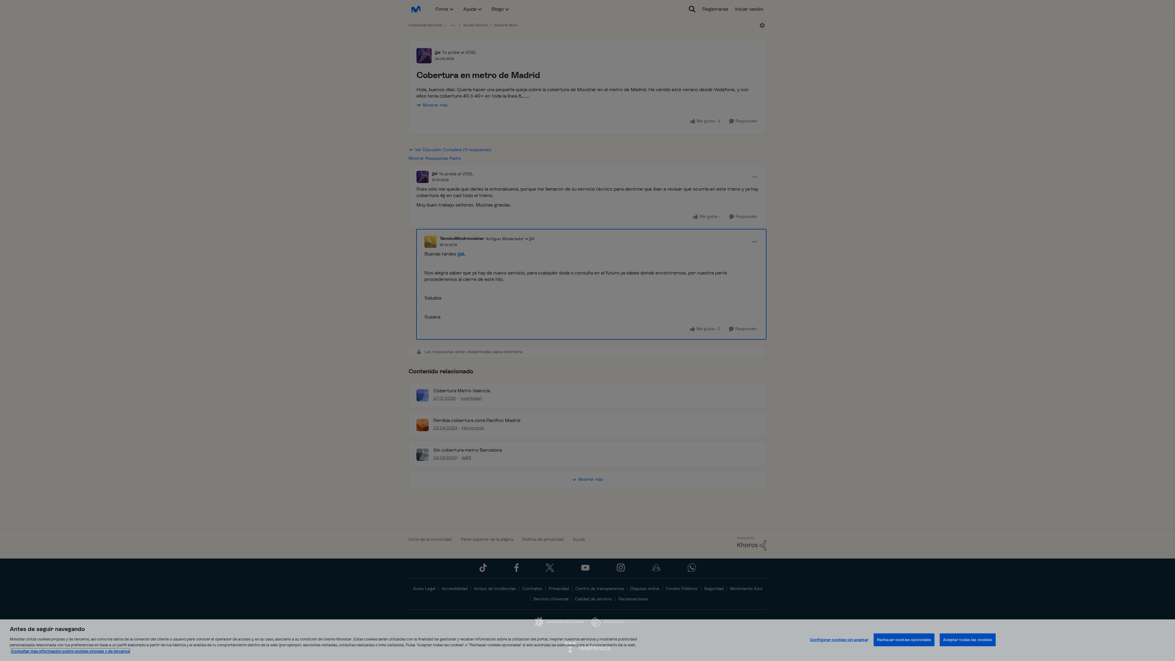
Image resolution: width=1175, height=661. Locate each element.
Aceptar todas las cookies (967, 639)
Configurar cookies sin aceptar (839, 639)
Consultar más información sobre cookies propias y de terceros (70, 650)
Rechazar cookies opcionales (904, 639)
